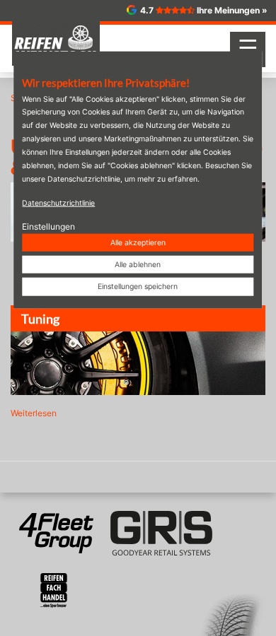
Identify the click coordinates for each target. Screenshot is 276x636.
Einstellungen (48, 225)
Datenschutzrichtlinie (58, 202)
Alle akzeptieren (138, 242)
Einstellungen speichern (138, 286)
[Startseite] (56, 42)
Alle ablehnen (138, 264)
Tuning (40, 318)
